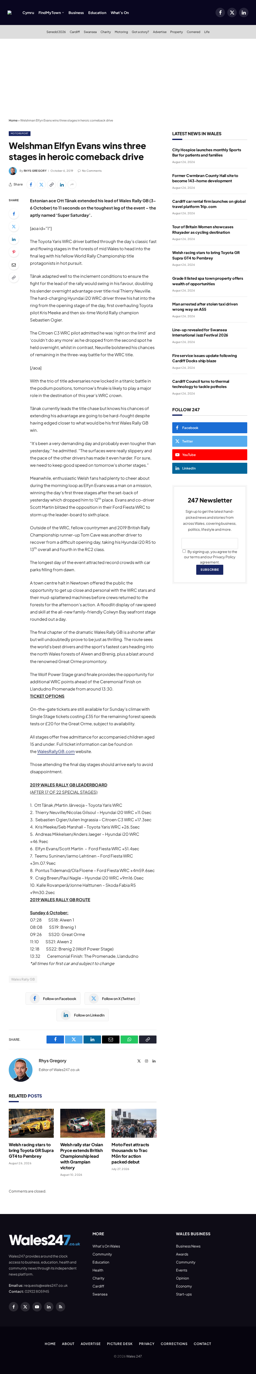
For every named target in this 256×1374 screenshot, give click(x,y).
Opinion (182, 1278)
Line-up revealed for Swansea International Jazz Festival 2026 (200, 332)
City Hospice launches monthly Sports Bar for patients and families (206, 152)
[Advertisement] (128, 79)
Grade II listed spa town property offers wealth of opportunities (207, 281)
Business (76, 12)
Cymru (28, 12)
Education (97, 12)
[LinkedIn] (14, 239)
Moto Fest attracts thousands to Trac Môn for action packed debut (130, 1153)
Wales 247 (134, 1356)
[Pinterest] (14, 252)
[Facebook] (14, 214)
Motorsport (19, 133)
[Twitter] (14, 227)
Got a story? (140, 32)
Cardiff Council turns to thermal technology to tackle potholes (200, 384)
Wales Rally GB (23, 979)
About (68, 1344)
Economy (184, 1286)
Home (13, 120)
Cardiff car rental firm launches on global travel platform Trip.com (209, 204)
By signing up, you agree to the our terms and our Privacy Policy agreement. (210, 556)
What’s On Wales (106, 1246)
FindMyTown (49, 12)
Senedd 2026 (56, 32)
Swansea (90, 32)
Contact (202, 1344)
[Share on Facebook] (31, 184)
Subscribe (209, 570)
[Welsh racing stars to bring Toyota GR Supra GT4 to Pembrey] (31, 1123)
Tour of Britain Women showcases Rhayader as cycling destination (202, 229)
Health (97, 1270)
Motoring (121, 32)
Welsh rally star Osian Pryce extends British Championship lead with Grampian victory (81, 1156)
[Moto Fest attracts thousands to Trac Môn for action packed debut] (134, 1123)
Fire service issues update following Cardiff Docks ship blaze (204, 358)
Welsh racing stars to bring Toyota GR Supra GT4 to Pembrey (31, 1150)
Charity (105, 32)
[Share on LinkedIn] (61, 184)
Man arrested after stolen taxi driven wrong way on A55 (205, 307)
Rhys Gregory (35, 170)
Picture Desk (120, 1344)
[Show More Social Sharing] (72, 184)
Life (207, 32)
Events (181, 1270)
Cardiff (75, 32)
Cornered (193, 32)
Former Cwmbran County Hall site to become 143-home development (205, 178)
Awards (182, 1254)
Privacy (146, 1344)
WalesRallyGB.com (56, 751)
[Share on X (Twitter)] (41, 184)
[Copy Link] (51, 184)
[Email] (14, 265)
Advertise (159, 32)
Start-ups (184, 1294)
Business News (188, 1246)
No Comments (92, 170)
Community (102, 1254)
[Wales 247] (10, 12)
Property (176, 32)
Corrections (174, 1344)
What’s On (120, 12)
